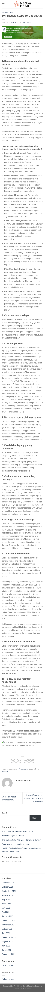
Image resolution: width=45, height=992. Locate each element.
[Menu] (3, 4)
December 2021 (8, 954)
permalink (5, 771)
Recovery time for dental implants (16, 844)
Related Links (8, 979)
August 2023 (7, 942)
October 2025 (7, 887)
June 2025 (6, 904)
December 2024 (8, 921)
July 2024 (6, 933)
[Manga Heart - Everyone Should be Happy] (22, 4)
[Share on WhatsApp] (12, 761)
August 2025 (7, 895)
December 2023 (8, 937)
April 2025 (6, 912)
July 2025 (6, 900)
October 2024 (7, 929)
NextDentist (26, 989)
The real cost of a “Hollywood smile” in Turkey (21, 840)
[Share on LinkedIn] (33, 761)
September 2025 (9, 891)
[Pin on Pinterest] (29, 761)
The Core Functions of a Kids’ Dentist (17, 831)
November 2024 (8, 925)
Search (4, 813)
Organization (7, 12)
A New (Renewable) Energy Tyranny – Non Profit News (33, 798)
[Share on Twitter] (20, 761)
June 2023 (6, 950)
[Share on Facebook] (16, 761)
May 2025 (6, 908)
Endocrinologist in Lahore (13, 836)
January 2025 (7, 916)
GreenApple (27, 22)
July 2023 (6, 946)
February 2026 (8, 883)
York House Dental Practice (24, 986)
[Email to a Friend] (25, 761)
